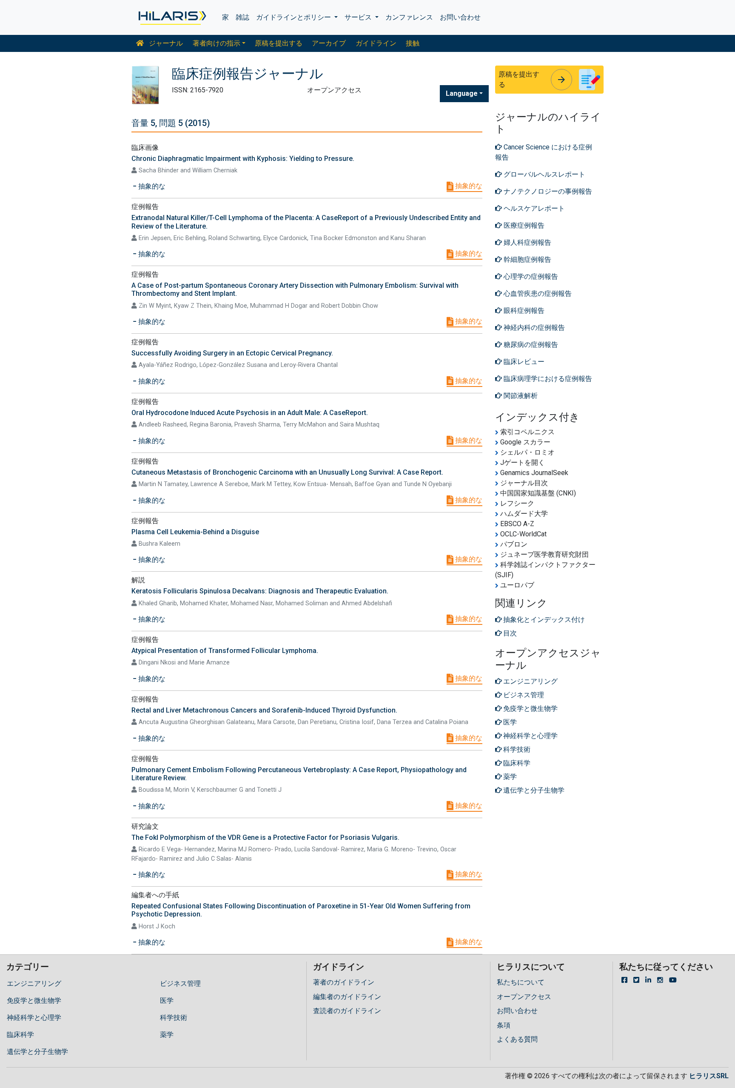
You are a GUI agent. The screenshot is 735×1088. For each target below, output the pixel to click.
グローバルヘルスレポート (543, 174)
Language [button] (462, 93)
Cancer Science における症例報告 (543, 152)
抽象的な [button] (151, 186)
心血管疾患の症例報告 (537, 293)
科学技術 (173, 1018)
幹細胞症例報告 (526, 259)
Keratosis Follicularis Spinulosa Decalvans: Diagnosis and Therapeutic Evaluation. (259, 591)
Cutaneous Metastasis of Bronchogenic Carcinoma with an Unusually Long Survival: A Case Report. (287, 472)
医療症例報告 (523, 225)
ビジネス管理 (180, 983)
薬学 (167, 1035)
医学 (167, 1000)
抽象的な (467, 186)
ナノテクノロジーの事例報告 (547, 191)
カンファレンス (409, 17)
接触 (412, 43)
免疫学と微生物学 (34, 1000)
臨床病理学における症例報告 (547, 379)
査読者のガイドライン (347, 1011)
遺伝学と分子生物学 (37, 1052)
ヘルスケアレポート (533, 208)
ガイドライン (376, 43)
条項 (503, 1025)
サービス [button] (359, 17)
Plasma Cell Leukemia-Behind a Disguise (195, 532)
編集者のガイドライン (347, 997)
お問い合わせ (460, 17)
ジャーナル (165, 43)
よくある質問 (517, 1039)
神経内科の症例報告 (533, 328)
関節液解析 (520, 396)
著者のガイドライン (343, 982)
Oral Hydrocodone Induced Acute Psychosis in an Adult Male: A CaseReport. (249, 413)
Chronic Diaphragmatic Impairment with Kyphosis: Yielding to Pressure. (242, 159)
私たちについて (520, 982)
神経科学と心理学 (34, 1018)
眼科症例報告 (523, 310)
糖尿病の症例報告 (530, 345)
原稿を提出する (278, 43)
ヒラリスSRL (709, 1076)
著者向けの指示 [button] (216, 43)
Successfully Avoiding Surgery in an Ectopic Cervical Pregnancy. (232, 353)
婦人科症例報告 (526, 242)
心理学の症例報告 (530, 276)
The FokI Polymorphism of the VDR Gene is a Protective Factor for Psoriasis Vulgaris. (265, 837)
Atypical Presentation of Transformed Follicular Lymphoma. (224, 651)
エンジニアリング (34, 983)
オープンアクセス (524, 997)
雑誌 (242, 17)
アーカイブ (329, 43)
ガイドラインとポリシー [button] (294, 17)
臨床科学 (20, 1035)
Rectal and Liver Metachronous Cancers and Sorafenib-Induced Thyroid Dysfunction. (264, 710)
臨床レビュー (523, 362)
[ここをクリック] (171, 17)
